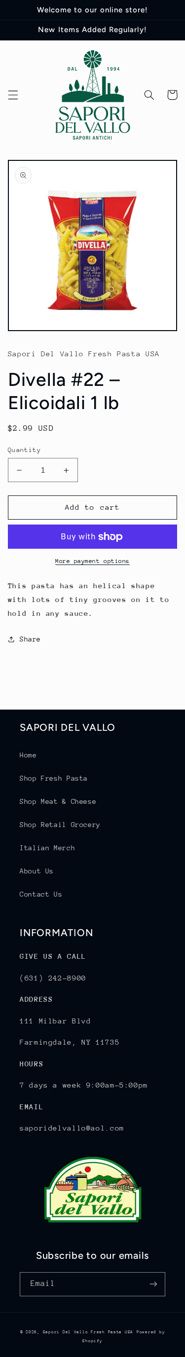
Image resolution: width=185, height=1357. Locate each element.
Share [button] (30, 639)
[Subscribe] (153, 1284)
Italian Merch (47, 848)
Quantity (24, 449)
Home (28, 755)
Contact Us (41, 894)
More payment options (92, 561)
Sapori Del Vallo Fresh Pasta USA (88, 1331)
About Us (37, 871)
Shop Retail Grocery (60, 825)
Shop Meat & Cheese (58, 801)
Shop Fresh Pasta (54, 778)
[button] (12, 94)
